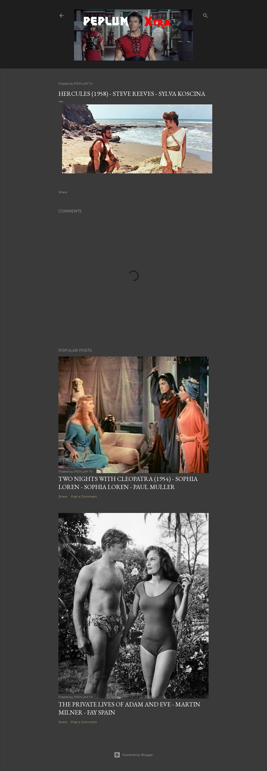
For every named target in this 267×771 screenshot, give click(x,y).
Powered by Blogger (137, 755)
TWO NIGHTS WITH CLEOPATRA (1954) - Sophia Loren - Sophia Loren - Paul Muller (128, 483)
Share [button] (62, 192)
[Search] (205, 14)
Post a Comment (84, 496)
